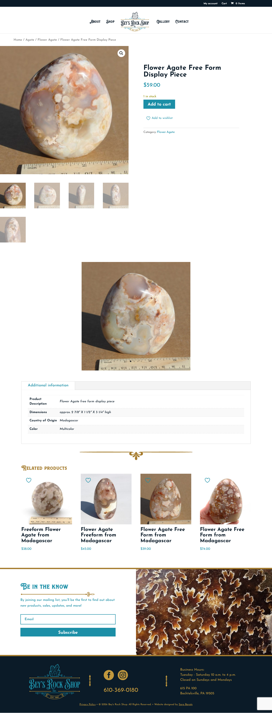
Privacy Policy (87, 704)
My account (211, 3)
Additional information (48, 385)
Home (18, 40)
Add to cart (159, 104)
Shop (110, 21)
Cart (224, 3)
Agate (30, 40)
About (95, 21)
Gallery (163, 21)
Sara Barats (186, 704)
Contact (182, 21)
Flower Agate (47, 40)
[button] (121, 53)
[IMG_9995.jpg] (136, 369)
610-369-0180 (121, 690)
